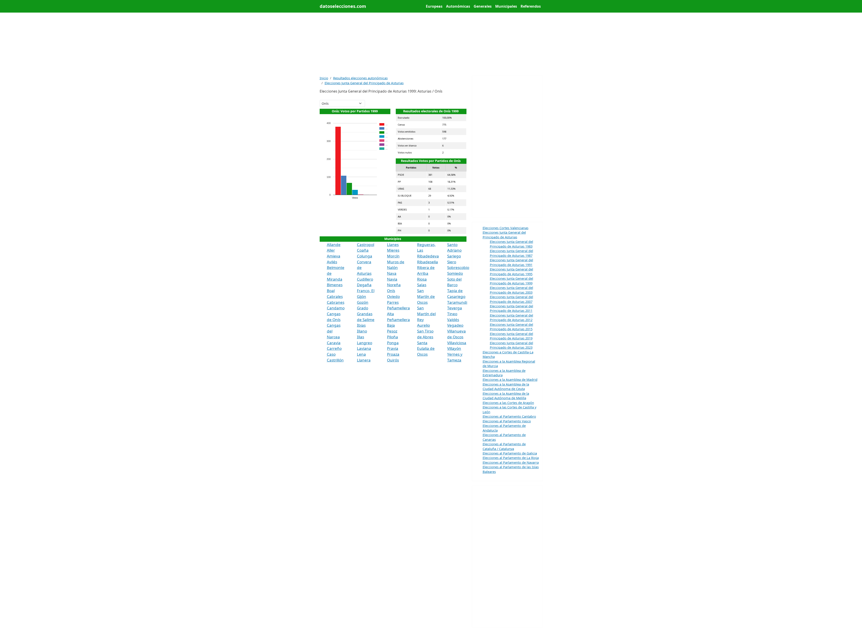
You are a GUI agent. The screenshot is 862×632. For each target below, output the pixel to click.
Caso (331, 354)
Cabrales (335, 296)
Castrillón (335, 360)
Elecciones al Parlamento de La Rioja (511, 457)
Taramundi (457, 302)
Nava (391, 273)
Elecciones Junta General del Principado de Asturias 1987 (511, 252)
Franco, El (365, 290)
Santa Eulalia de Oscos (426, 348)
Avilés (332, 261)
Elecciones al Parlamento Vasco (507, 421)
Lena (361, 354)
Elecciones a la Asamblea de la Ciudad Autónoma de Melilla (506, 395)
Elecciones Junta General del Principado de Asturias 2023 (511, 345)
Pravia (392, 348)
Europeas (434, 6)
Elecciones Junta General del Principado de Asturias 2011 (511, 308)
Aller (331, 250)
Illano (362, 331)
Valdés (453, 319)
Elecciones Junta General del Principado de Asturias (364, 83)
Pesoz (392, 331)
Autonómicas (458, 6)
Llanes (393, 244)
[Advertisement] (431, 44)
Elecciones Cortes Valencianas (505, 228)
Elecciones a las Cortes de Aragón (508, 402)
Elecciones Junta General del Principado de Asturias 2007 (511, 299)
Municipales (506, 6)
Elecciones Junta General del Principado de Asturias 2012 (511, 317)
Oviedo (393, 296)
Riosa (422, 279)
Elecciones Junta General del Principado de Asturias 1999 (511, 280)
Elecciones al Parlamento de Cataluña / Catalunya (504, 446)
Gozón (362, 302)
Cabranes (335, 302)
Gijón (361, 296)
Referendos (531, 6)
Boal (331, 290)
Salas (421, 284)
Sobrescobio (458, 267)
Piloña (392, 336)
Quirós (393, 360)
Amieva (333, 256)
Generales (483, 6)
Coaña (363, 250)
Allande (334, 244)
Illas (360, 336)
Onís (391, 290)
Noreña (394, 284)
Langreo (364, 342)
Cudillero (365, 279)
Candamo (336, 307)
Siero (451, 261)
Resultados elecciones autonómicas (360, 78)
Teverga (454, 307)
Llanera (364, 360)
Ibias (361, 325)
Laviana (364, 348)
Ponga (393, 342)
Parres (393, 302)
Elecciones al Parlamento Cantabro (509, 416)
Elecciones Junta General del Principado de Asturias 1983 (511, 243)
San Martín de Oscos (426, 296)
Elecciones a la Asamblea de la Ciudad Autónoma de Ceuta (506, 386)
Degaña (364, 284)
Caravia (334, 342)
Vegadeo (455, 325)
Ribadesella (427, 261)
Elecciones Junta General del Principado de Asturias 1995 (511, 271)
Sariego (454, 256)
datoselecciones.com (343, 6)
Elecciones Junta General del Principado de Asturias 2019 (511, 335)
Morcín (393, 256)
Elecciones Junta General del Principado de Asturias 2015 (511, 326)
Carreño (334, 348)
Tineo (452, 313)
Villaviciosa (456, 342)
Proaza (393, 354)
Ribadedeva (428, 256)
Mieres (393, 250)
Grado (362, 307)
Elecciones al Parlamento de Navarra (511, 462)
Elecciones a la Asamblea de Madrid (510, 379)
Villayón (454, 348)
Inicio (324, 78)
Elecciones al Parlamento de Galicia (510, 453)
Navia (392, 279)
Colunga (364, 256)
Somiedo (455, 273)
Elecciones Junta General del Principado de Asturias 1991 (511, 262)
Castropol (365, 244)
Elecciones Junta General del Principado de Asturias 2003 (511, 289)
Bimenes (335, 284)
